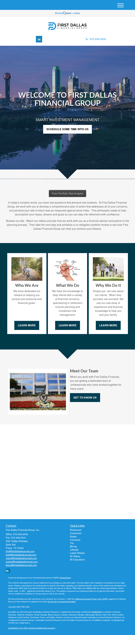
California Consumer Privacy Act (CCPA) (91, 598)
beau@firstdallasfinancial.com (21, 565)
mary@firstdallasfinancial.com (21, 558)
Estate (73, 536)
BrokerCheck (65, 577)
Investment (75, 533)
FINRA (94, 611)
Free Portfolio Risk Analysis (67, 193)
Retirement (75, 529)
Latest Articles (77, 553)
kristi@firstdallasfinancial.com (21, 554)
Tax (72, 543)
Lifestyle (74, 549)
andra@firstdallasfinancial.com (22, 561)
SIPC (100, 611)
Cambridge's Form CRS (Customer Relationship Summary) (31, 628)
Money (73, 546)
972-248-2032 (98, 39)
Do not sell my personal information (62, 601)
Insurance (75, 539)
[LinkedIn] (39, 39)
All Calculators (77, 559)
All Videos (75, 556)
